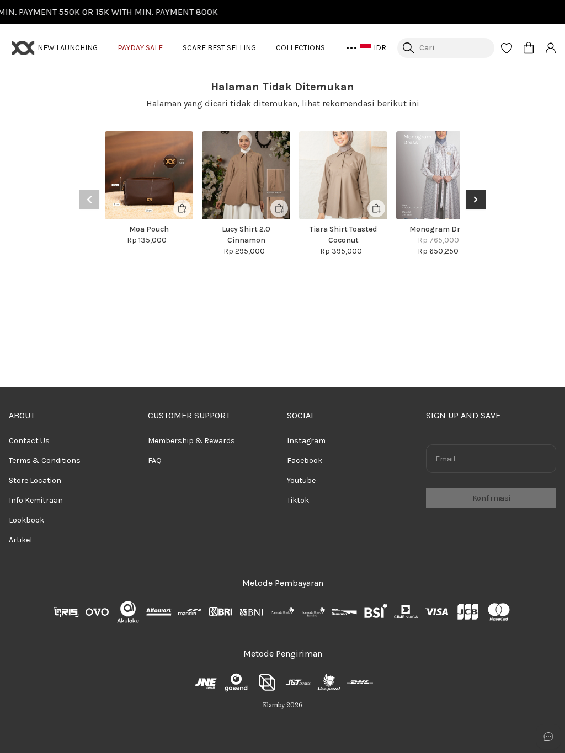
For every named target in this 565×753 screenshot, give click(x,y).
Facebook (304, 460)
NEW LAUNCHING (68, 47)
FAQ (155, 460)
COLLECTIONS (300, 47)
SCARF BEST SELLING (219, 47)
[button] (506, 48)
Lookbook (26, 520)
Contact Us (29, 440)
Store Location (35, 480)
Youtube (301, 480)
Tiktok (298, 500)
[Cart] (529, 48)
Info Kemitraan (36, 500)
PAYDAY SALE (140, 47)
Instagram (306, 440)
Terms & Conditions (45, 460)
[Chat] (548, 736)
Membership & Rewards (191, 440)
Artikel (20, 540)
